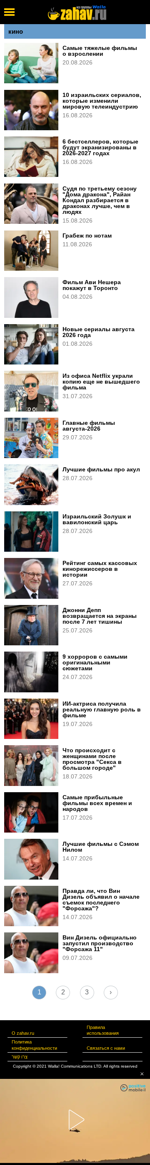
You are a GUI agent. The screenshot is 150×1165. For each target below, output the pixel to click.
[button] (142, 1074)
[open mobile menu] (9, 12)
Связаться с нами (106, 1048)
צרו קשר (20, 1056)
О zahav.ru (23, 1033)
